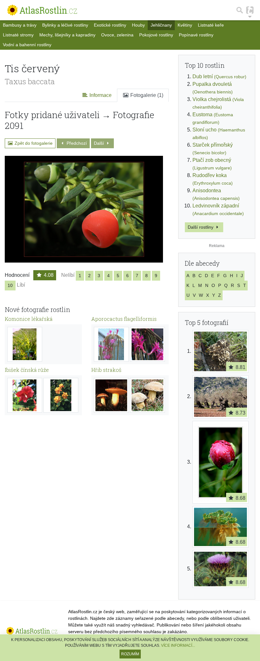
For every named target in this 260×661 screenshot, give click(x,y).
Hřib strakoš (106, 369)
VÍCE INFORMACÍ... (178, 645)
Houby (138, 25)
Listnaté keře (211, 25)
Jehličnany (161, 25)
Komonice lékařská (29, 318)
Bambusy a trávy (19, 25)
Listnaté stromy (18, 34)
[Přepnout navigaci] (250, 10)
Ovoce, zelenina (117, 34)
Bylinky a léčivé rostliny (65, 25)
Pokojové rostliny (156, 34)
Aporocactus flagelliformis (124, 318)
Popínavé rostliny (196, 34)
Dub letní (219, 76)
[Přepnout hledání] (240, 10)
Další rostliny (201, 227)
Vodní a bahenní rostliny (27, 44)
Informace (100, 95)
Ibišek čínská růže (27, 369)
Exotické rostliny (110, 25)
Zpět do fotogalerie (33, 143)
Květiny (185, 25)
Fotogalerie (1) (146, 95)
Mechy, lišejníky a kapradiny (67, 34)
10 (10, 285)
